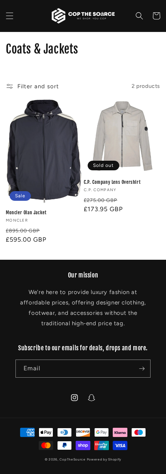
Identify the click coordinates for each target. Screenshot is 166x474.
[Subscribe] (141, 369)
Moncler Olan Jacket (26, 212)
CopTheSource (72, 459)
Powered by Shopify (104, 459)
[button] (9, 15)
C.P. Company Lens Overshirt (112, 182)
